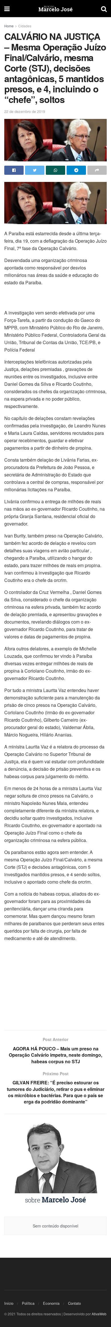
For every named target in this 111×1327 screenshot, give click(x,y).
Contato (74, 1303)
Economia (51, 1303)
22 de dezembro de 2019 (24, 111)
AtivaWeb (99, 1313)
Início (8, 1303)
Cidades (24, 25)
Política (28, 1303)
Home (9, 25)
